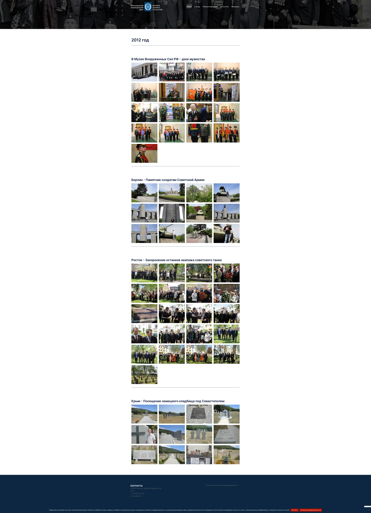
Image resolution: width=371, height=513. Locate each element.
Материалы (235, 6)
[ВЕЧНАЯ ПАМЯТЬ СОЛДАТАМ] (147, 6)
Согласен (295, 510)
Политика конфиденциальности (310, 510)
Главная (189, 6)
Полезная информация (210, 6)
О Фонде (197, 6)
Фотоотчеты (224, 6)
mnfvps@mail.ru (136, 496)
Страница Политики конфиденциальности (222, 485)
